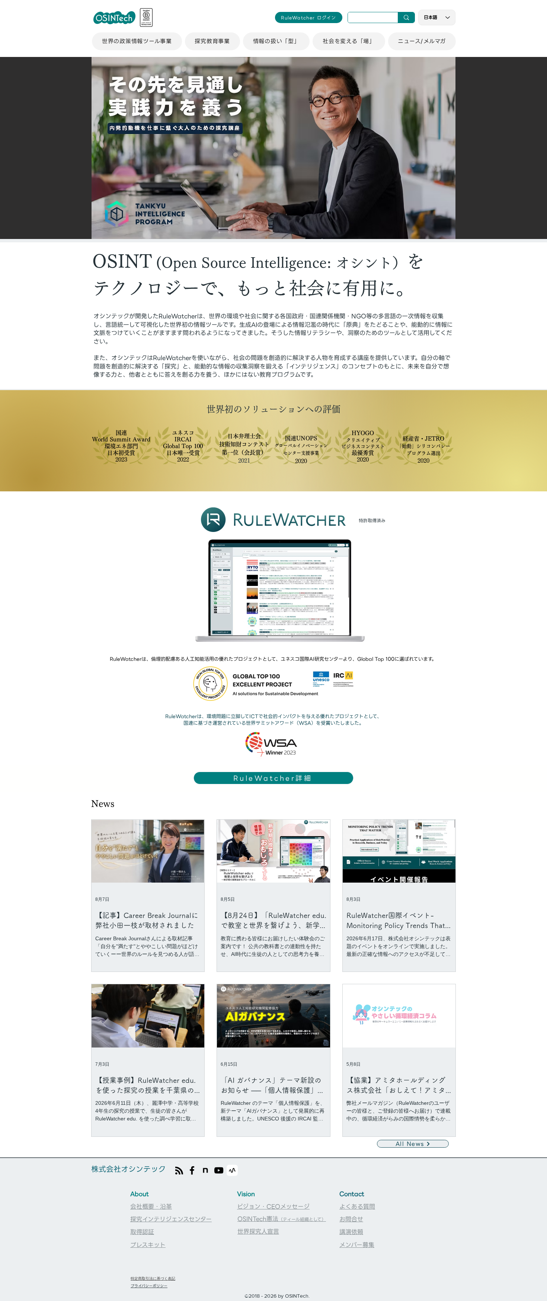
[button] (137, 41)
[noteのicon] (205, 1170)
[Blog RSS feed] (179, 1171)
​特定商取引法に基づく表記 (153, 1278)
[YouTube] (218, 1170)
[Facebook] (192, 1170)
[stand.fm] (232, 1170)
